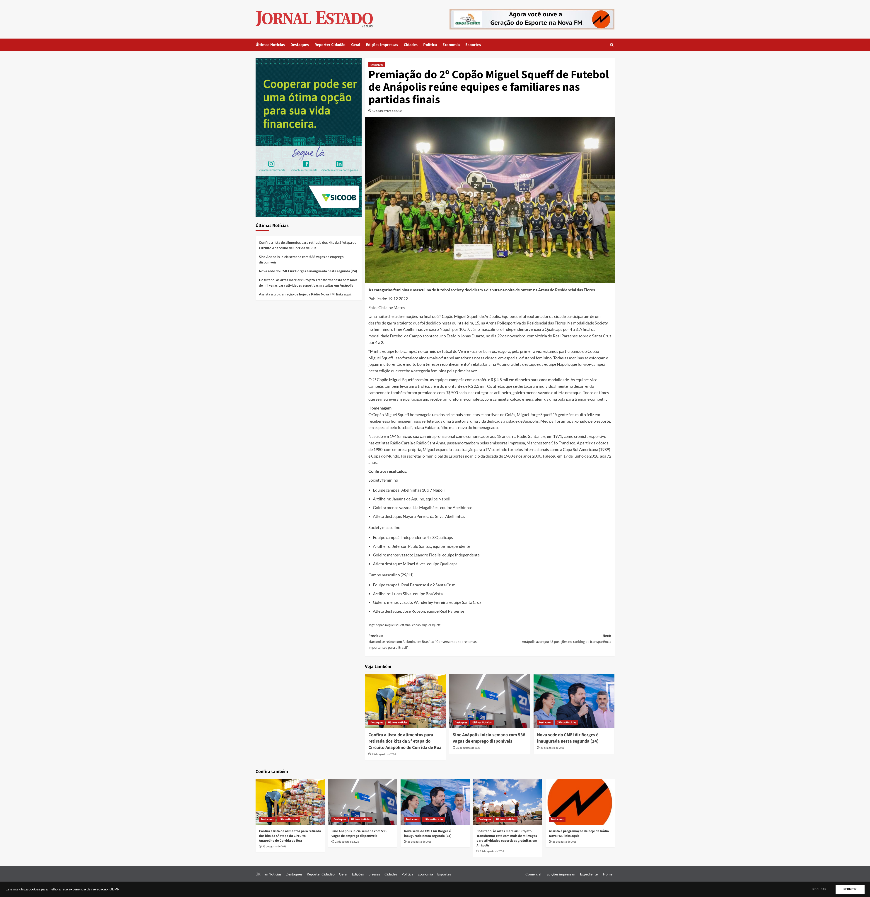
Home (607, 874)
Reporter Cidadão (330, 45)
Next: (566, 638)
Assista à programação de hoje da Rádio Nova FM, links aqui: (305, 294)
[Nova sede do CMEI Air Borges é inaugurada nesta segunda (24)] (574, 701)
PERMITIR (850, 889)
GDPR (114, 889)
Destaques (299, 45)
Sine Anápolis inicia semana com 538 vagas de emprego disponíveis (489, 738)
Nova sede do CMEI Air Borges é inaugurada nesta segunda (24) (568, 738)
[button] (612, 45)
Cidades (411, 45)
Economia (451, 45)
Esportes (473, 45)
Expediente (589, 874)
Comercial (533, 874)
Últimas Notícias (270, 45)
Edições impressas (382, 45)
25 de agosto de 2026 (384, 754)
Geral (355, 45)
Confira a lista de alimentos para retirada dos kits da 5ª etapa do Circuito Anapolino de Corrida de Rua (405, 741)
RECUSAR (819, 889)
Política (430, 45)
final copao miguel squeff (422, 625)
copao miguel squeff (390, 625)
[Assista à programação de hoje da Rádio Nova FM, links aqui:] (580, 802)
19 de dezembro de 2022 (387, 110)
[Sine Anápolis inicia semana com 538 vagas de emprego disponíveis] (489, 701)
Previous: (422, 641)
